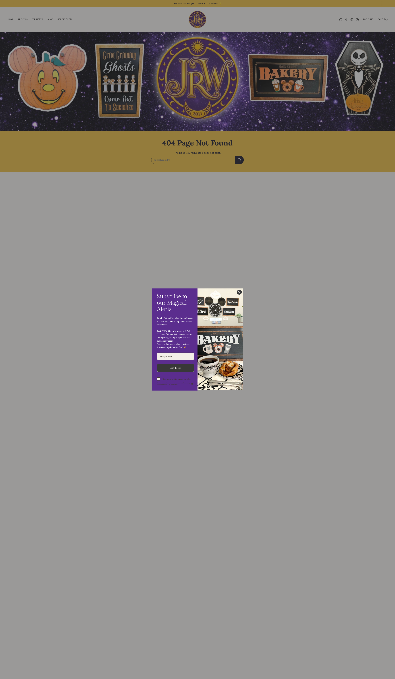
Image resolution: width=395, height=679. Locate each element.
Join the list (175, 367)
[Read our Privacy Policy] (192, 384)
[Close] (239, 292)
